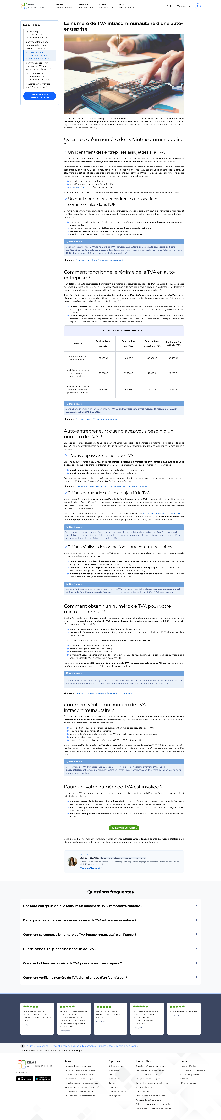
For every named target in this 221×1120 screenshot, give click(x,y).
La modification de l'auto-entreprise (81, 1074)
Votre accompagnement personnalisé (82, 1087)
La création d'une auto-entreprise (80, 1070)
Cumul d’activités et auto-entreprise (152, 1083)
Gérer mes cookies (188, 1083)
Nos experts (113, 1070)
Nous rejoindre (115, 1096)
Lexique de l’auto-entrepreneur (149, 1079)
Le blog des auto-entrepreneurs (79, 1091)
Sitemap (184, 1079)
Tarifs (169, 6)
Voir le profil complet (91, 868)
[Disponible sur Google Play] (43, 1078)
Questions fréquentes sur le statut (151, 1066)
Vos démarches (143, 1091)
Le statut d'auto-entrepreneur (78, 1066)
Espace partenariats (117, 1091)
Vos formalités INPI (144, 1087)
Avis (110, 1074)
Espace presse (114, 1087)
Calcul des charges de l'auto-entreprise (153, 1104)
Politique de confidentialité (192, 1070)
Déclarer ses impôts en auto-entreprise (153, 1108)
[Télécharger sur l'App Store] (24, 1078)
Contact (112, 1083)
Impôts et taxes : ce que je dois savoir (117, 1046)
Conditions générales (189, 1074)
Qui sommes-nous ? (117, 1066)
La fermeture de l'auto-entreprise (80, 1079)
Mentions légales (188, 1066)
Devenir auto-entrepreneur (40, 96)
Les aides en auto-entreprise (148, 1074)
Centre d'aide (114, 1079)
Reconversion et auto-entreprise (150, 1096)
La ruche (30, 1046)
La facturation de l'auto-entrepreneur (81, 1083)
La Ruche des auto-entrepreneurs (80, 1096)
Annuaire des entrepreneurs (148, 1100)
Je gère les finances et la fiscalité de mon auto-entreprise (66, 1046)
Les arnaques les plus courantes (150, 1070)
